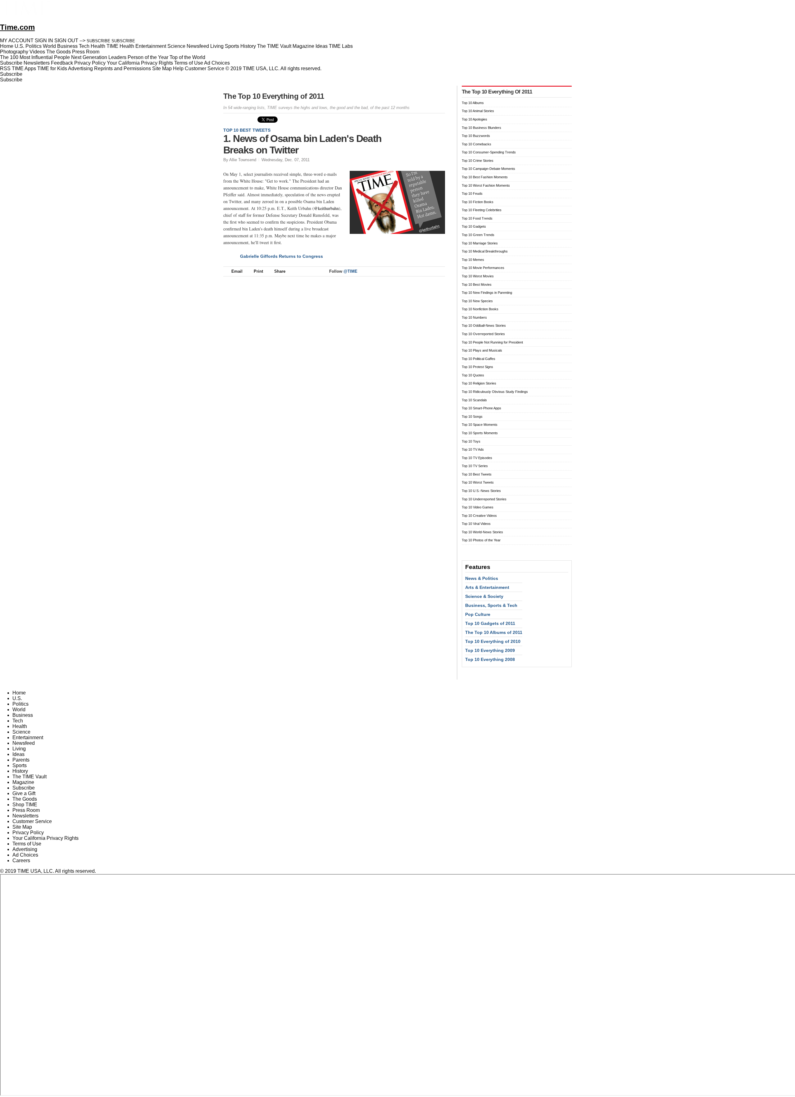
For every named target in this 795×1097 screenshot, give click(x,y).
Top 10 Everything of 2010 (492, 641)
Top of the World (187, 57)
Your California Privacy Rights (140, 63)
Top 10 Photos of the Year (481, 540)
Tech (17, 720)
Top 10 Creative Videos (479, 515)
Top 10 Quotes (473, 375)
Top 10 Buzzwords (476, 136)
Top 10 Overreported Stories (483, 334)
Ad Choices (217, 63)
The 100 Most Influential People (35, 57)
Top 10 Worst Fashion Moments (486, 185)
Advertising (80, 68)
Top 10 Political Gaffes (478, 359)
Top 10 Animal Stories (478, 111)
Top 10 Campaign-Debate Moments (488, 169)
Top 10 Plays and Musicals (482, 350)
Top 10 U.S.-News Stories (481, 491)
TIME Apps (24, 68)
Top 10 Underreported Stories (484, 499)
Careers (21, 860)
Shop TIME (24, 804)
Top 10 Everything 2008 (490, 659)
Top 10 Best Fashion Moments (485, 177)
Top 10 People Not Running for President (492, 342)
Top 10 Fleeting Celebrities (482, 210)
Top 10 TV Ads (473, 449)
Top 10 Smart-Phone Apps (481, 408)
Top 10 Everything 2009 (490, 650)
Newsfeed (23, 743)
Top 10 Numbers (474, 317)
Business (22, 715)
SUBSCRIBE (98, 41)
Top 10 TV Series (475, 466)
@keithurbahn (326, 208)
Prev (420, 136)
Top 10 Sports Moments (480, 433)
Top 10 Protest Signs (477, 367)
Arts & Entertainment (487, 587)
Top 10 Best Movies (477, 284)
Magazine (23, 782)
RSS (5, 68)
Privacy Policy (90, 63)
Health (19, 726)
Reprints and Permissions (122, 68)
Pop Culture (477, 614)
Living (19, 748)
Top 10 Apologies (474, 119)
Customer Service (204, 68)
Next (438, 136)
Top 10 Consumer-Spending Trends (489, 152)
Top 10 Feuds (472, 193)
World (18, 709)
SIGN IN (44, 40)
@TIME (350, 271)
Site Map (162, 68)
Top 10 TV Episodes (477, 458)
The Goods (24, 799)
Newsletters (37, 63)
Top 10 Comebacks (476, 144)
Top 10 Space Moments (479, 424)
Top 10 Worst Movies (478, 276)
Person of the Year (148, 57)
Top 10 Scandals (474, 400)
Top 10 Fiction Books (477, 202)
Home (19, 692)
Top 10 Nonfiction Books (480, 309)
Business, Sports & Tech (491, 605)
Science (21, 732)
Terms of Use (188, 63)
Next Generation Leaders (98, 57)
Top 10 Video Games (477, 507)
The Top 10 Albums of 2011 (493, 632)
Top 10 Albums (473, 103)
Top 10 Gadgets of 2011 (490, 623)
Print (258, 271)
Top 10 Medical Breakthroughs (485, 251)
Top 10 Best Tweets (246, 130)
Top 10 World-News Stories (482, 532)
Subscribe (11, 63)
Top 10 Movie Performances (483, 268)
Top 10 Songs (472, 416)
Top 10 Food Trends (477, 218)
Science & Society (484, 596)
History (20, 771)
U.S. (17, 698)
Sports (19, 765)
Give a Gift (23, 793)
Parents (21, 759)
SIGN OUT (66, 40)
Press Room (26, 810)
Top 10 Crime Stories (477, 160)
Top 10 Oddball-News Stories (484, 325)
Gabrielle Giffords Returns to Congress (281, 256)
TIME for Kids (52, 68)
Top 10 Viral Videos (476, 524)
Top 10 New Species (477, 301)
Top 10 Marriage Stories (480, 243)
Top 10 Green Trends (478, 235)
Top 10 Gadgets (474, 226)
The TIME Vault (29, 776)
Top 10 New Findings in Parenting (487, 292)
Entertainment (27, 737)
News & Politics (481, 578)
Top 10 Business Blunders (481, 128)
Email (237, 271)
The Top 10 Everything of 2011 (273, 96)
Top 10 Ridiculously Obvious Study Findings (495, 392)
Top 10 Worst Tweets (478, 482)
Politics (20, 704)
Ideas (18, 754)
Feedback (62, 63)
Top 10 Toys (471, 441)
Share (279, 271)
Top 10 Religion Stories (479, 383)
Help (178, 68)
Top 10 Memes (473, 260)
